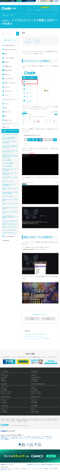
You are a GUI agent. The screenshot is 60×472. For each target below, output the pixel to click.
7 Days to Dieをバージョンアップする (34, 336)
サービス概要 (24, 421)
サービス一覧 (50, 3)
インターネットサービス (5, 468)
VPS (18, 3)
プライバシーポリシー (6, 421)
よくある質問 (37, 10)
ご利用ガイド (30, 10)
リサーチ (41, 468)
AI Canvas (39, 3)
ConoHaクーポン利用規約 (31, 419)
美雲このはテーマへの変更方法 (33, 42)
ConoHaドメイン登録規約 (10, 419)
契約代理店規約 (18, 420)
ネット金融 (51, 468)
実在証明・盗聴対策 (4, 438)
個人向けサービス (4, 469)
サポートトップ (4, 14)
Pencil (43, 3)
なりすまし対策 (48, 438)
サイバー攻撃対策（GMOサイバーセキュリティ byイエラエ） (19, 438)
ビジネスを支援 (22, 468)
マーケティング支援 (35, 468)
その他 (9, 469)
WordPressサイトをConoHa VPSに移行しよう (36, 334)
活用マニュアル (36, 14)
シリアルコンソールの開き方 (32, 40)
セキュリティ (28, 468)
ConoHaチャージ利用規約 (20, 419)
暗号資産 (55, 468)
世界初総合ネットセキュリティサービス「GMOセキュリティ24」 (11, 436)
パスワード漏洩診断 (27, 436)
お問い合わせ (55, 10)
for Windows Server (25, 3)
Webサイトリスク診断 (35, 436)
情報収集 (46, 468)
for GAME (33, 3)
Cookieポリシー (14, 421)
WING (14, 3)
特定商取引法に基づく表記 (27, 420)
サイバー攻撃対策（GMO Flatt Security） (37, 438)
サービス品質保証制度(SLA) (48, 420)
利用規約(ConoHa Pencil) (10, 420)
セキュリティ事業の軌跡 (5, 439)
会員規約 (2, 419)
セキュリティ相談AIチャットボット (47, 436)
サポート (56, 3)
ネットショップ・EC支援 (14, 468)
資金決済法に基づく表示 (37, 420)
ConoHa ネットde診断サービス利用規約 (44, 419)
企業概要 (19, 421)
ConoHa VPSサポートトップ (16, 14)
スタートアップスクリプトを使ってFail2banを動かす (38, 338)
